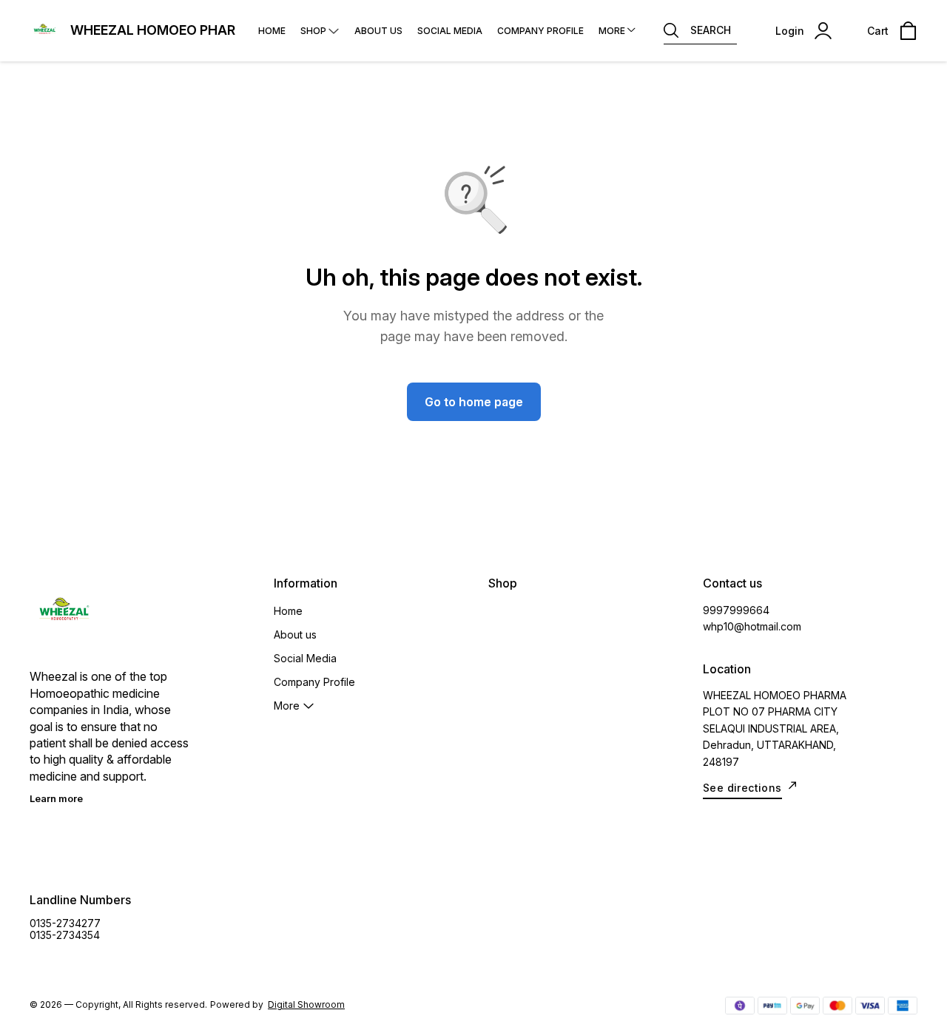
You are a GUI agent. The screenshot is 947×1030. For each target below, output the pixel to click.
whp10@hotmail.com (752, 626)
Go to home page (474, 401)
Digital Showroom (306, 1004)
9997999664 (736, 610)
